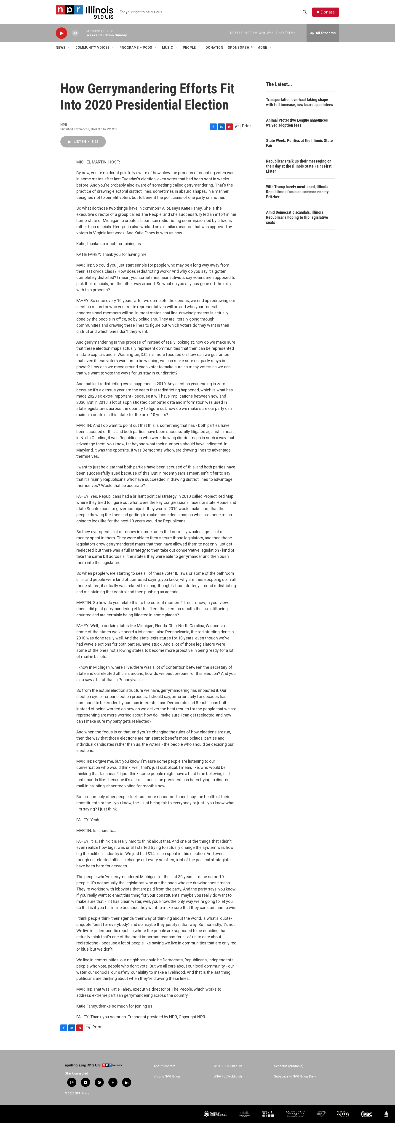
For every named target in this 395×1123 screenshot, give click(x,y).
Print (246, 125)
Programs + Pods (136, 47)
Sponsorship (240, 47)
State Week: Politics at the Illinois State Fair (299, 143)
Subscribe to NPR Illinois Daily (295, 1076)
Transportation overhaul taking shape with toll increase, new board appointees (299, 102)
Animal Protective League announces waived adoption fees (297, 123)
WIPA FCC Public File (228, 1076)
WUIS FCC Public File (228, 1066)
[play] (61, 33)
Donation (214, 47)
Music (167, 47)
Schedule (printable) (288, 1066)
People (189, 47)
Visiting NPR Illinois (167, 1076)
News (61, 47)
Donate (327, 12)
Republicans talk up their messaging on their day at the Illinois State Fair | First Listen (299, 166)
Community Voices (92, 47)
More (262, 47)
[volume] (75, 33)
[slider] (82, 33)
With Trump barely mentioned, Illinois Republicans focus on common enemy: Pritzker (297, 191)
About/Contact (164, 1066)
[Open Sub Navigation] (69, 47)
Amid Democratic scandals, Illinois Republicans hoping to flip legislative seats (297, 217)
